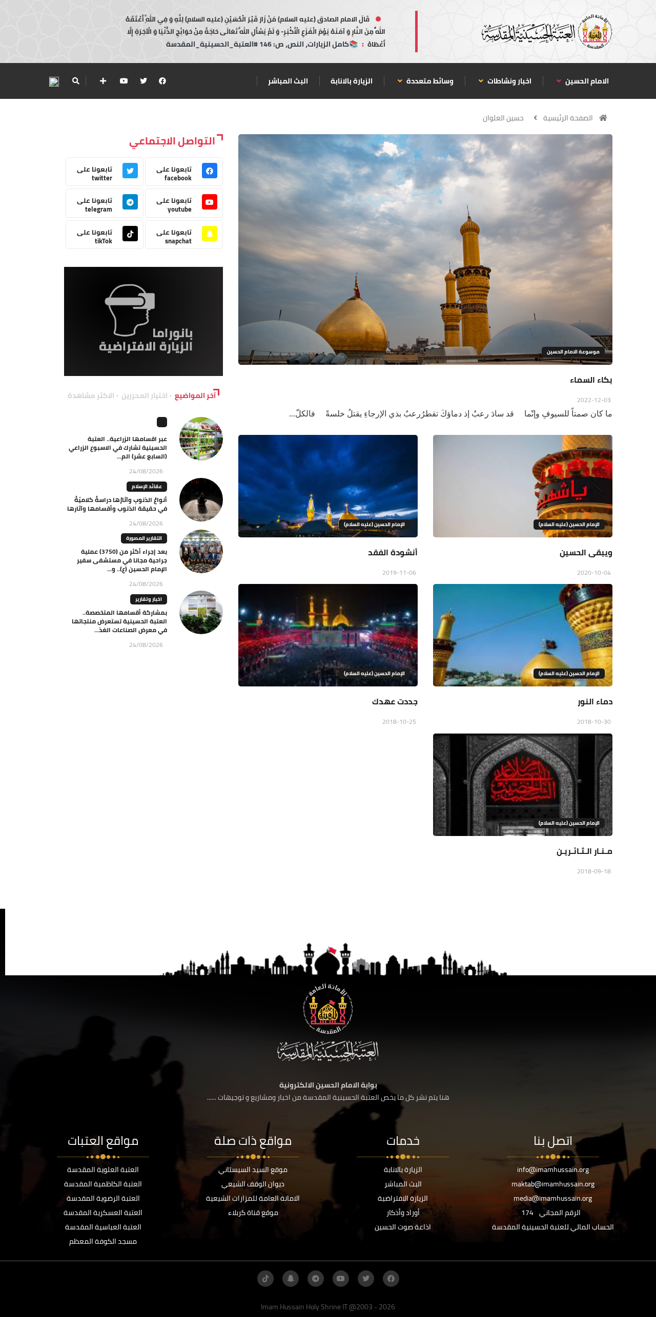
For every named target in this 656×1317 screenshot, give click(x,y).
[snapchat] (290, 1278)
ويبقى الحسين (586, 552)
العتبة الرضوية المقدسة (103, 1198)
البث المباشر (288, 81)
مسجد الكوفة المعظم (103, 1241)
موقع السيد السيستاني (253, 1169)
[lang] (54, 81)
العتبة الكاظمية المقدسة (103, 1183)
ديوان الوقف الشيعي (252, 1183)
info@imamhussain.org (553, 1169)
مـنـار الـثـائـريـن (584, 851)
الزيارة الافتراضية (403, 1198)
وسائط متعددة (429, 81)
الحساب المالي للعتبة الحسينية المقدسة (553, 1227)
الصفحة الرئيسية (568, 117)
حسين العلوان (503, 117)
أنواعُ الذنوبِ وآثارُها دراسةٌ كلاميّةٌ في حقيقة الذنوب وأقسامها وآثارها (117, 504)
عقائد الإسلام (147, 486)
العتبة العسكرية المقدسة (103, 1212)
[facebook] (162, 81)
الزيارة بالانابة (352, 81)
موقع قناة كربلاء (253, 1212)
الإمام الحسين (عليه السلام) (569, 524)
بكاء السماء (591, 379)
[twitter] (143, 81)
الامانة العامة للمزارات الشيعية (253, 1198)
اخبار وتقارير (148, 599)
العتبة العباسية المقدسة (103, 1227)
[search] (76, 81)
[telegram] (316, 1278)
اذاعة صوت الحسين (403, 1227)
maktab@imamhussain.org (552, 1183)
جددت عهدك (395, 701)
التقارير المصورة (144, 538)
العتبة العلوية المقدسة (103, 1169)
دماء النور (595, 701)
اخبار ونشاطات (508, 81)
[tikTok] (265, 1278)
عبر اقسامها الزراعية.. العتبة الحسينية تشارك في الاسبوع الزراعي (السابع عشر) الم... (118, 447)
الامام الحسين (586, 81)
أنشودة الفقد (393, 552)
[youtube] (124, 81)
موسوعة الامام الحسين (573, 352)
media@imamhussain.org (553, 1198)
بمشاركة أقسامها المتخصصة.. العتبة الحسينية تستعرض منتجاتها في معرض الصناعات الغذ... (119, 621)
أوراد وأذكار (403, 1212)
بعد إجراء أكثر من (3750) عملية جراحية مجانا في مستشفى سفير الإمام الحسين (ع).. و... (122, 560)
